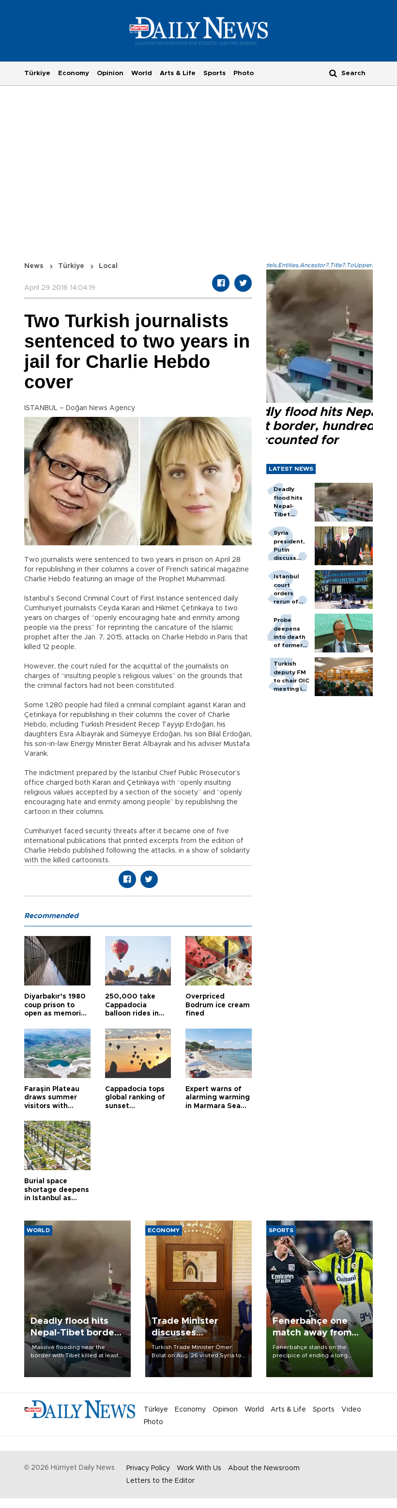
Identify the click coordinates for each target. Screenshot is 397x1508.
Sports (214, 73)
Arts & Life (178, 73)
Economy (73, 73)
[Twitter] (243, 283)
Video (351, 1409)
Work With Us (199, 1468)
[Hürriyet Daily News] (198, 30)
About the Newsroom (264, 1468)
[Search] (333, 73)
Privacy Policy (148, 1468)
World (141, 73)
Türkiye (37, 73)
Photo (243, 73)
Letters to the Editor (160, 1480)
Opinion (110, 73)
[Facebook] (220, 283)
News (34, 266)
